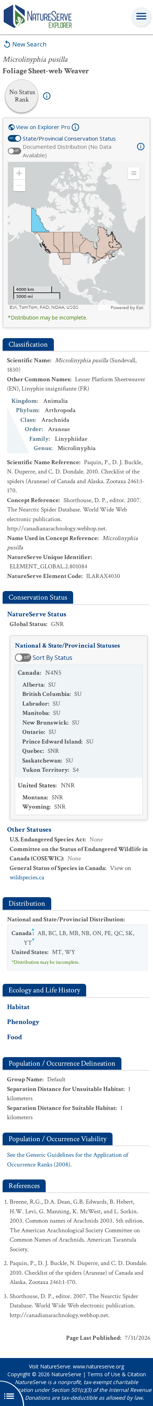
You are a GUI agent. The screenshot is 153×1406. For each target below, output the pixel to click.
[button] (19, 173)
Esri (139, 307)
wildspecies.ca (27, 877)
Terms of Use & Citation (116, 1374)
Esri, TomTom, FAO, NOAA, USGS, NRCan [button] (52, 307)
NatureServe (66, 1374)
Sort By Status (52, 658)
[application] (76, 236)
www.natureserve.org (98, 1366)
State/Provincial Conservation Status (69, 138)
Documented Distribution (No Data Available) (67, 151)
